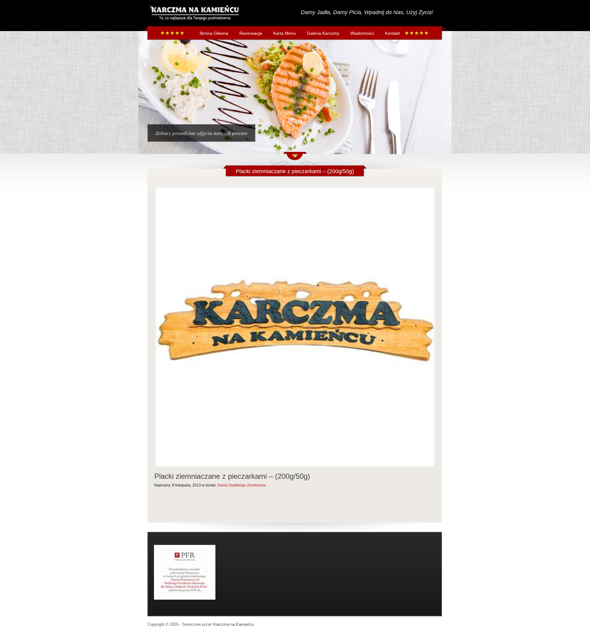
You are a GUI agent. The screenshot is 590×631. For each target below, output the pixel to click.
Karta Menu (284, 33)
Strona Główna (213, 33)
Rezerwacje (250, 33)
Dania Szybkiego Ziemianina (242, 485)
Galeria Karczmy (323, 33)
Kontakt (392, 33)
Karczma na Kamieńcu (233, 624)
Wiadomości (362, 33)
